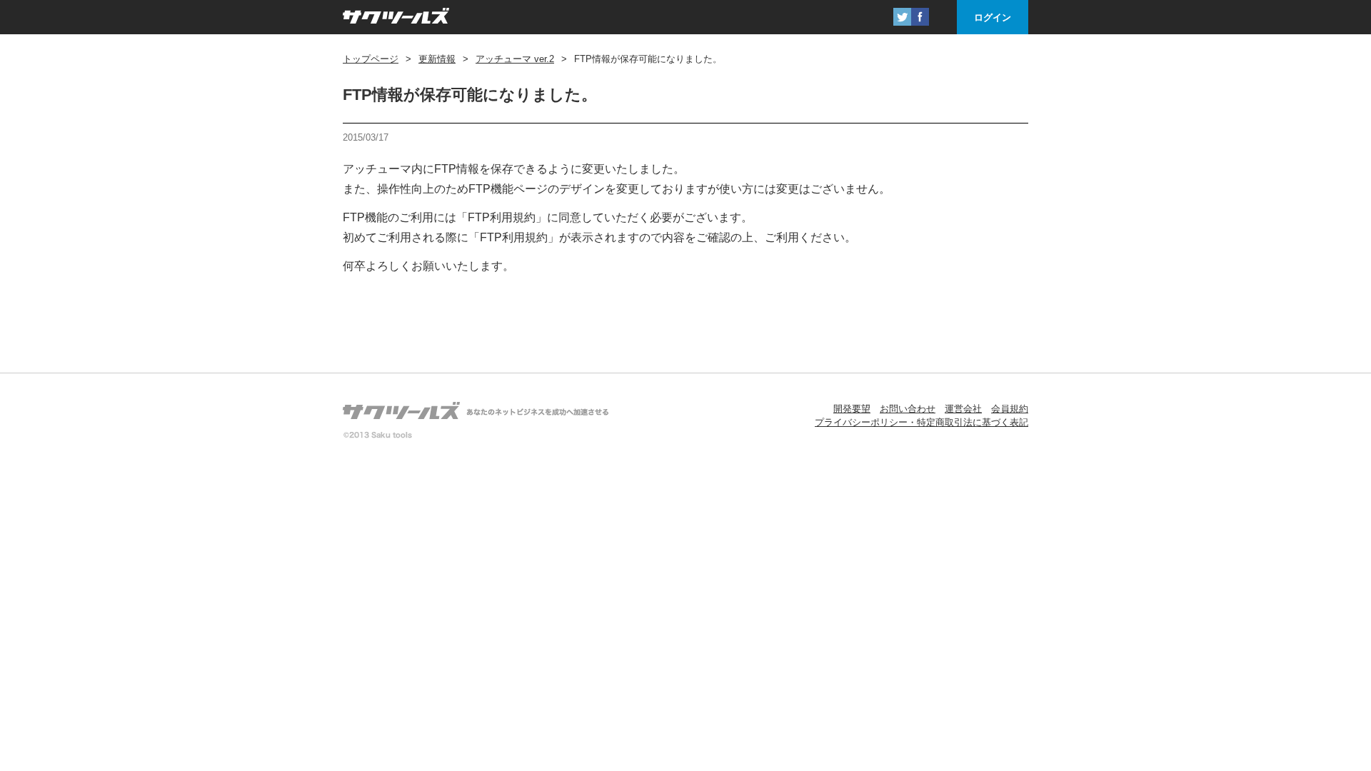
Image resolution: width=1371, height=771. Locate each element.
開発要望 (851, 408)
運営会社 (963, 408)
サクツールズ (396, 17)
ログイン (992, 17)
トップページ (370, 59)
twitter (902, 17)
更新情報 (437, 59)
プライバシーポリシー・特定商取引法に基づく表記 (921, 422)
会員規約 (1009, 408)
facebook (920, 17)
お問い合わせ (907, 408)
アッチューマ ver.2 (515, 59)
